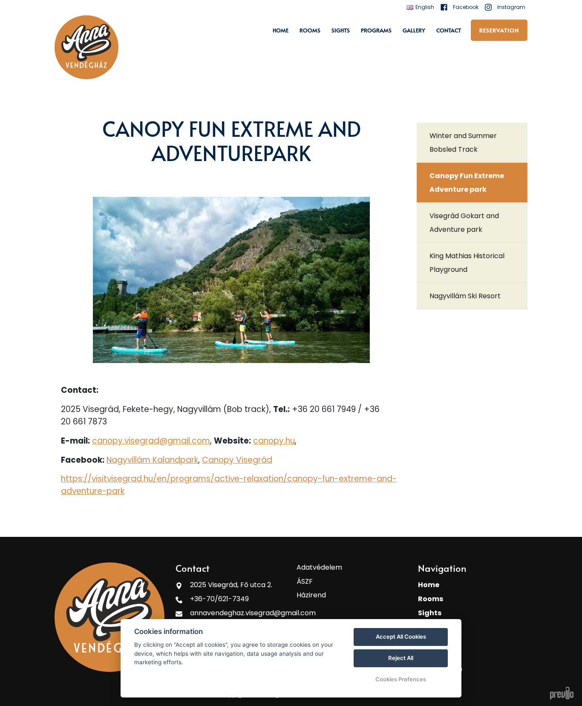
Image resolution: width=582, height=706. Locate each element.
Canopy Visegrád (237, 460)
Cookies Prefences (400, 679)
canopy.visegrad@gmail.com (151, 441)
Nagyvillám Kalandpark (152, 460)
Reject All (400, 657)
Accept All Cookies (401, 636)
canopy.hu (274, 441)
